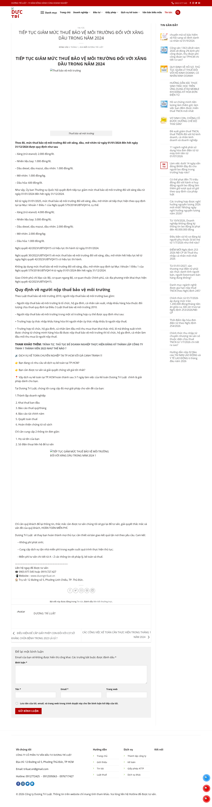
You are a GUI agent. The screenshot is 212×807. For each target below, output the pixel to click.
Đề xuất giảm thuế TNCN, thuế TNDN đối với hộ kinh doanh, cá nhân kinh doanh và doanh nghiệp (185, 136)
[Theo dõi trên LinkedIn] (32, 784)
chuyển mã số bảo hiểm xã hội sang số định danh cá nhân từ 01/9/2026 (184, 37)
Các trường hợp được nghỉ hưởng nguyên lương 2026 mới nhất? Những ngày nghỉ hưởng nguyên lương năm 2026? (185, 207)
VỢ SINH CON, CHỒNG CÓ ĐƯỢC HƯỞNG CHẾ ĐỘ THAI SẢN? (185, 121)
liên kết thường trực (103, 601)
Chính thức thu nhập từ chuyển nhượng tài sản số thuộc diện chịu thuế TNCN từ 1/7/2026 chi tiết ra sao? (185, 339)
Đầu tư (97, 12)
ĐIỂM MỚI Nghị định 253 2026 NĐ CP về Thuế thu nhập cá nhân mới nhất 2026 (184, 254)
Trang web (111, 689)
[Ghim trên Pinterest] (86, 590)
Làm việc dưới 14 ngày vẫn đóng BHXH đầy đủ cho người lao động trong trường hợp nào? (185, 168)
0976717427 (67, 776)
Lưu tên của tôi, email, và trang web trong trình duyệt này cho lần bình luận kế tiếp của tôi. (69, 703)
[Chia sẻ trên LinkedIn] (92, 590)
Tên (18, 689)
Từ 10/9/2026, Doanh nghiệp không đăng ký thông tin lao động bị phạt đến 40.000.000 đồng (185, 225)
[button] (48, 12)
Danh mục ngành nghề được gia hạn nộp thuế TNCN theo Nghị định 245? (185, 287)
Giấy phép (110, 12)
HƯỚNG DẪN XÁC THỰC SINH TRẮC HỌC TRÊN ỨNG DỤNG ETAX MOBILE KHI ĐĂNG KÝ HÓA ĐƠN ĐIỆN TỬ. (184, 89)
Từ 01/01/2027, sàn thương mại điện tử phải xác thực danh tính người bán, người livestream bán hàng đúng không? (185, 271)
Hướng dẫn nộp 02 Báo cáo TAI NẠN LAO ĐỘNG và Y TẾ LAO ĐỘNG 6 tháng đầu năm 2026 (185, 357)
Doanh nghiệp (80, 12)
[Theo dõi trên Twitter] (196, 3)
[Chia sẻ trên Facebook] (70, 590)
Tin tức (168, 12)
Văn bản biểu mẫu (152, 12)
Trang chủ (65, 12)
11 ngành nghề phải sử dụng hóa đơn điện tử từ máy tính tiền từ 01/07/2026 (184, 152)
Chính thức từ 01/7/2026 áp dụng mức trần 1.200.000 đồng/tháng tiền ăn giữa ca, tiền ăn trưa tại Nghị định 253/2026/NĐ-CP (185, 305)
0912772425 (33, 776)
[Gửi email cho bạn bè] (81, 590)
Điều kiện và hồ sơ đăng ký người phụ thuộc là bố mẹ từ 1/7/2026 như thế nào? (185, 239)
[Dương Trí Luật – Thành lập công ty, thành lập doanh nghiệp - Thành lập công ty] (23, 12)
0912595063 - (50, 776)
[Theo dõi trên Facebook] (190, 3)
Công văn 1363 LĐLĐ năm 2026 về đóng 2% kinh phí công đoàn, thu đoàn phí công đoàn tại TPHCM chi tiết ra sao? (185, 53)
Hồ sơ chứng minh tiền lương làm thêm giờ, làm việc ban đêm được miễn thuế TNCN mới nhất (184, 107)
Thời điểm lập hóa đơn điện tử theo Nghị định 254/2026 (183, 323)
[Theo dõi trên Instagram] (193, 3)
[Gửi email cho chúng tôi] (199, 3)
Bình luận (21, 662)
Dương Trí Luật (95, 47)
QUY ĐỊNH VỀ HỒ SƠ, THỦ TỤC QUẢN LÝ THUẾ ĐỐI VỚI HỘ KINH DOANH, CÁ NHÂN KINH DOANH (185, 71)
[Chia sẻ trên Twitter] (75, 590)
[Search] (177, 12)
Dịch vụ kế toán (129, 12)
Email (64, 689)
